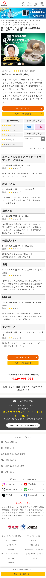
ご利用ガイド (9, 448)
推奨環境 (34, 540)
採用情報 (11, 563)
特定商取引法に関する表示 (34, 549)
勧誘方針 (11, 558)
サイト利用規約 (11, 540)
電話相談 (29, 5)
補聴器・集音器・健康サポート (17, 20)
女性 (39, 126)
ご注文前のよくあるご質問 (15, 454)
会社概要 (11, 549)
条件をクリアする (37, 148)
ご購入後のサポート (12, 460)
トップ (3, 20)
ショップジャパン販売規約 (11, 536)
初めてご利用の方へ (11, 442)
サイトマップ (11, 545)
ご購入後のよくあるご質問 (14, 466)
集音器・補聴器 (35, 20)
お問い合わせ (9, 472)
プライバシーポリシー (34, 536)
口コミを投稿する (23, 108)
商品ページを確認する (23, 114)
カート (35, 5)
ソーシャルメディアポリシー (11, 554)
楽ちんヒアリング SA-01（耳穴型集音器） (17, 22)
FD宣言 (34, 558)
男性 (29, 126)
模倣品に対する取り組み (34, 554)
